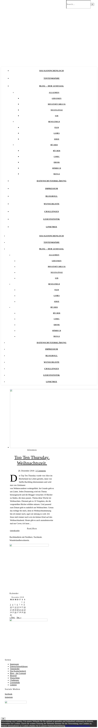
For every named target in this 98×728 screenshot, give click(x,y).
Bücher (54, 145)
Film (56, 127)
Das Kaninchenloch (51, 71)
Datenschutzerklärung (51, 181)
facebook (8, 694)
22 (22, 610)
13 (18, 607)
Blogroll (52, 196)
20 (18, 610)
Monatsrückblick (57, 104)
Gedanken (57, 98)
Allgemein (54, 93)
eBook (57, 162)
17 (11, 610)
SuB (56, 116)
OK (3, 719)
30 (25, 612)
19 (15, 610)
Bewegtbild (54, 122)
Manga (56, 174)
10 (11, 607)
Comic (57, 157)
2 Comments (41, 471)
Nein (70, 726)
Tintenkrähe (52, 78)
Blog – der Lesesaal (51, 86)
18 (13, 610)
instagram (9, 697)
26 (15, 612)
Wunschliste (51, 204)
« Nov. (12, 617)
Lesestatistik (51, 219)
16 (25, 607)
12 (15, 607)
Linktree (51, 227)
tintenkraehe (15, 531)
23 (25, 610)
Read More (32, 528)
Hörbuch (56, 168)
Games (57, 133)
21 (20, 610)
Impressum (51, 189)
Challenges (51, 211)
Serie (56, 139)
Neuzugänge (57, 110)
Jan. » (19, 617)
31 (11, 615)
